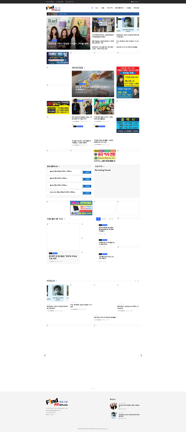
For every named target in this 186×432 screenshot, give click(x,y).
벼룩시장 (52, 261)
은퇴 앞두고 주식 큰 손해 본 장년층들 (126, 47)
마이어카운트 (50, 1)
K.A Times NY (80, 92)
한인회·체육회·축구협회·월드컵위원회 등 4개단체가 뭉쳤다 (106, 229)
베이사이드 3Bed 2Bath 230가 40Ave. (62, 192)
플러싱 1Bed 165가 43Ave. (58, 178)
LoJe (106, 428)
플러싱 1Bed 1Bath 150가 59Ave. (61, 171)
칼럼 (103, 8)
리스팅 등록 (59, 1)
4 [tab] (94, 389)
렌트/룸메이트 (119, 8)
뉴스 (96, 8)
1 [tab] (90, 389)
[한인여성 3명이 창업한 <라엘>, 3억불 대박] (113, 406)
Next (141, 355)
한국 (50, 304)
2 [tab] (91, 389)
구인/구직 (110, 8)
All (98, 219)
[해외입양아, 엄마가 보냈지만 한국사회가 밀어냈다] (113, 415)
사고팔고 (128, 8)
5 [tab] (96, 389)
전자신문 (136, 8)
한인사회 (111, 219)
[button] (135, 281)
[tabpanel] (69, 355)
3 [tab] (93, 389)
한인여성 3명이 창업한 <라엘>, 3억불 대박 (68, 44)
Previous (45, 355)
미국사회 (104, 219)
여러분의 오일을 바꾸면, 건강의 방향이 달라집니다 (69, 13)
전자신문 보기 (70, 1)
